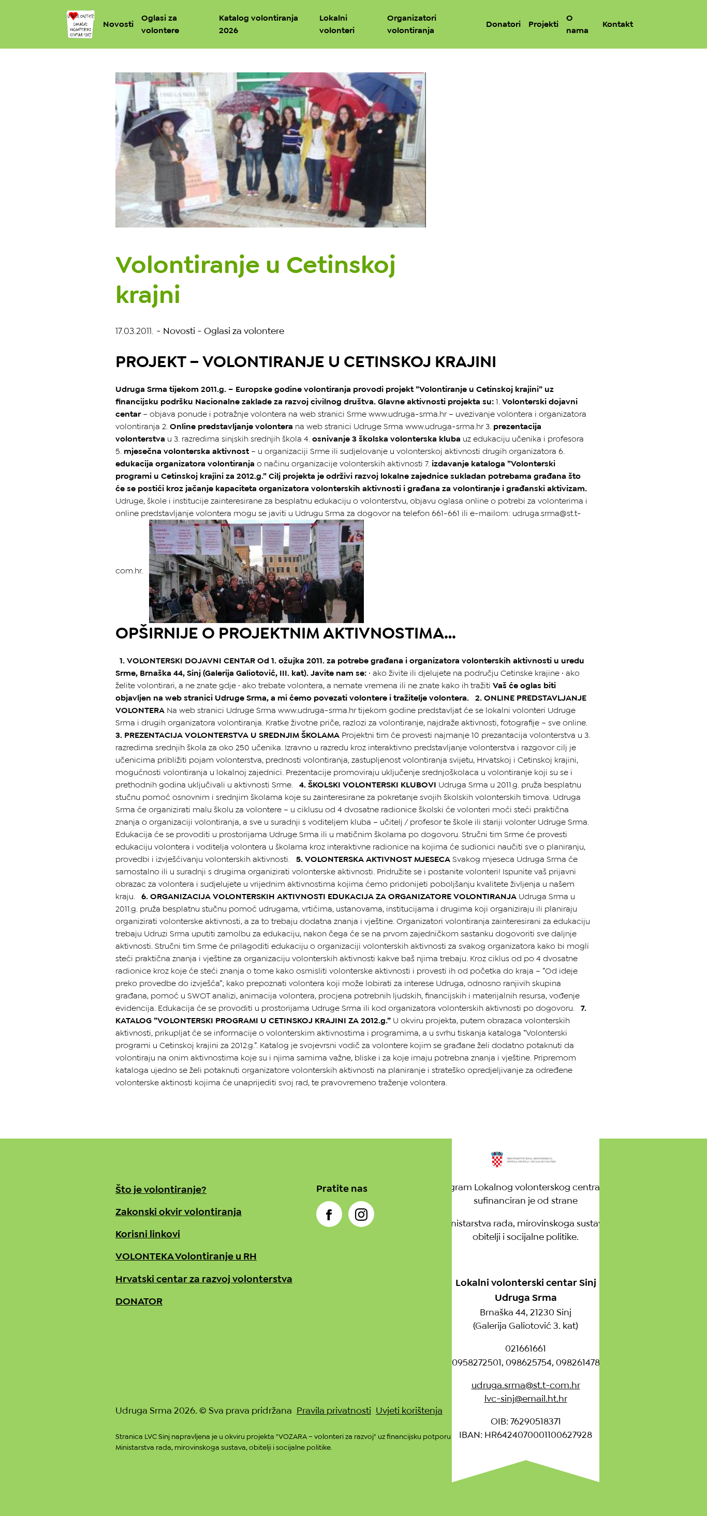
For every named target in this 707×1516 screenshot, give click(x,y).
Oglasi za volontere (244, 331)
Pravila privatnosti (334, 1410)
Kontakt (617, 24)
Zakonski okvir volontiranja (178, 1211)
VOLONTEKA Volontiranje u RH (186, 1256)
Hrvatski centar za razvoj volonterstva (203, 1278)
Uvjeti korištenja (409, 1410)
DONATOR (139, 1301)
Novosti (118, 24)
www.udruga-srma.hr (408, 413)
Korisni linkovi (147, 1233)
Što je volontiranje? (161, 1189)
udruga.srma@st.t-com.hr (526, 1385)
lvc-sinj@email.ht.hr (525, 1398)
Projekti (543, 24)
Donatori (503, 24)
